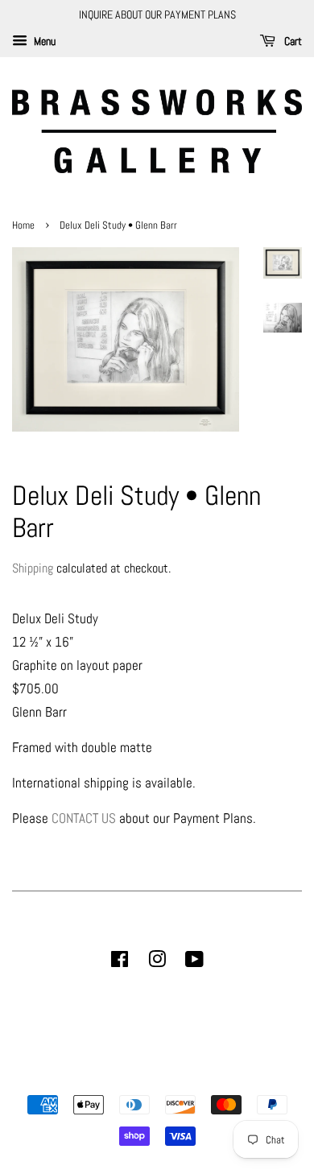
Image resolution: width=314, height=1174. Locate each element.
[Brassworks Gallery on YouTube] (194, 962)
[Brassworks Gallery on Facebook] (119, 962)
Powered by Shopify (239, 1076)
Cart (292, 41)
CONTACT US (84, 818)
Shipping (32, 568)
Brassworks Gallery (154, 1076)
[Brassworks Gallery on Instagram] (157, 962)
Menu (43, 41)
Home (24, 225)
